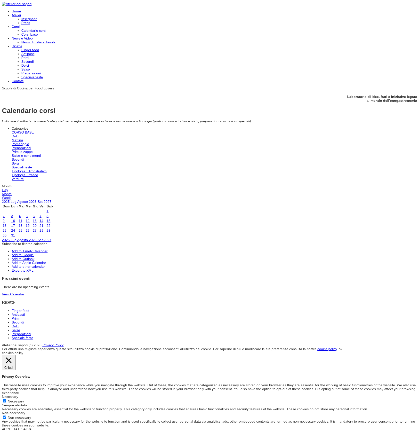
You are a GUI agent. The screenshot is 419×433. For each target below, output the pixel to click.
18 (21, 226)
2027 (47, 202)
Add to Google (23, 255)
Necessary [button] (10, 397)
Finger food (30, 50)
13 (35, 221)
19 (28, 226)
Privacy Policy (53, 345)
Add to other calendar (28, 266)
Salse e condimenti (26, 155)
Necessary (16, 401)
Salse (25, 69)
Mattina (17, 140)
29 (48, 230)
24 (13, 230)
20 (35, 226)
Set (41, 202)
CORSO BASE (23, 132)
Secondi (27, 61)
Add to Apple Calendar (29, 263)
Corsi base (29, 34)
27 (35, 230)
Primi (25, 58)
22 (48, 226)
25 (21, 230)
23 (5, 230)
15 (48, 221)
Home (16, 11)
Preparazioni (31, 73)
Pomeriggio (20, 144)
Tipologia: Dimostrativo (29, 171)
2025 (6, 202)
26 (28, 230)
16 (5, 226)
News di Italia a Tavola (38, 42)
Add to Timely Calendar (30, 251)
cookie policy (327, 349)
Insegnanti (29, 19)
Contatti (18, 81)
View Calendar (13, 294)
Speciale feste (32, 77)
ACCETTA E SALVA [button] (17, 429)
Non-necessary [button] (13, 413)
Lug (14, 202)
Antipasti (27, 54)
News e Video (22, 38)
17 (13, 226)
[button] (24, 244)
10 (13, 221)
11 (20, 221)
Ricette (17, 46)
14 (41, 221)
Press (25, 23)
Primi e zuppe (22, 152)
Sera (15, 163)
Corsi (16, 27)
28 (41, 230)
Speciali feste (22, 167)
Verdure (18, 179)
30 (5, 235)
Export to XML (22, 270)
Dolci (25, 65)
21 (41, 226)
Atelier (16, 15)
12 (28, 221)
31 (13, 235)
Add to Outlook (23, 259)
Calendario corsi (33, 30)
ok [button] (340, 349)
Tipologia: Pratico (25, 175)
